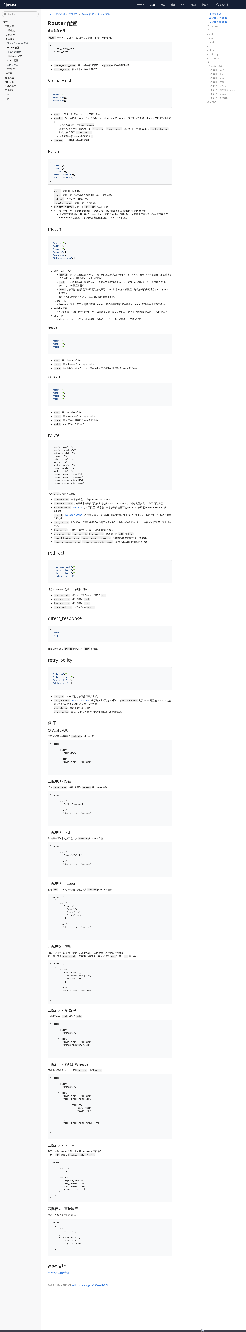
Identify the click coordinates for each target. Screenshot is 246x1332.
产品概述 (10, 30)
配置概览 (10, 39)
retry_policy (213, 58)
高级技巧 (211, 102)
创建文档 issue (219, 17)
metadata (78, 507)
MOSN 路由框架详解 (58, 1272)
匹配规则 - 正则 (216, 74)
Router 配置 (14, 51)
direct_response (215, 54)
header (212, 38)
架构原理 (10, 34)
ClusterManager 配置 (17, 43)
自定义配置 (12, 64)
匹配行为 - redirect (217, 94)
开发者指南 (10, 86)
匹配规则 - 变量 (216, 82)
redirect (211, 50)
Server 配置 (13, 47)
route (210, 46)
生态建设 (10, 73)
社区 (7, 98)
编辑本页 (216, 13)
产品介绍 (9, 26)
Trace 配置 (12, 60)
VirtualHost (213, 26)
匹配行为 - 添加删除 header (222, 90)
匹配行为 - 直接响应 (218, 98)
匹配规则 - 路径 (216, 70)
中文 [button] (204, 4)
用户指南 (9, 81)
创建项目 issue (219, 21)
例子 (209, 62)
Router (210, 30)
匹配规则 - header (217, 78)
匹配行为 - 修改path (218, 86)
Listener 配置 (15, 56)
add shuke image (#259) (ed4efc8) (90, 1285)
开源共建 (9, 90)
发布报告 (10, 69)
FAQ (7, 94)
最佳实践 (9, 77)
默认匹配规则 (215, 66)
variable (212, 42)
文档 (5, 22)
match (210, 34)
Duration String (73, 514)
